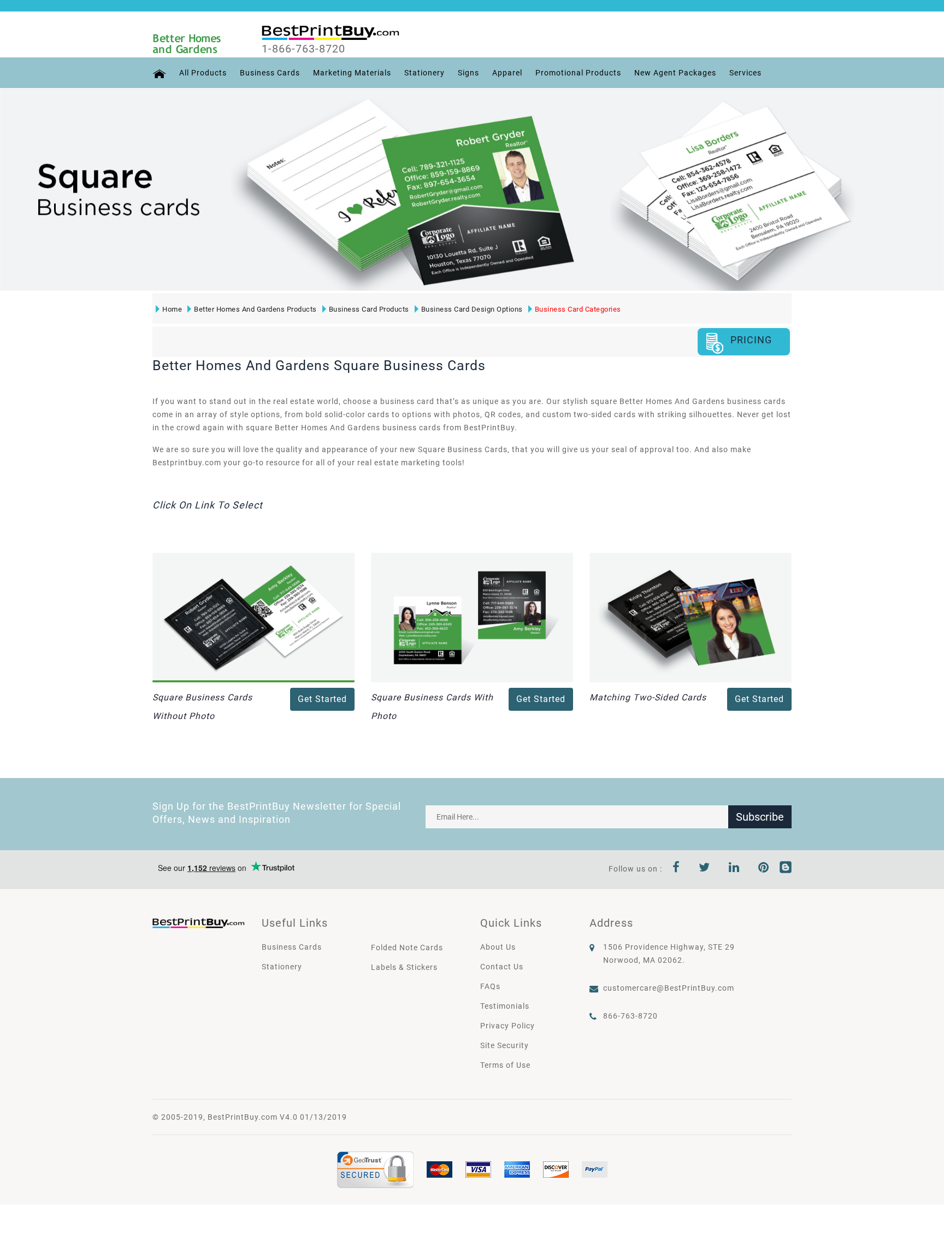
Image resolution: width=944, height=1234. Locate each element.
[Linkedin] (734, 868)
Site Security (504, 1045)
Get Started (322, 699)
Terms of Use (505, 1065)
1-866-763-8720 (303, 48)
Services (745, 72)
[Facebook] (676, 868)
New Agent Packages (675, 72)
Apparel (507, 72)
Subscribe (760, 816)
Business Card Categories (578, 309)
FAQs (490, 986)
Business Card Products (369, 309)
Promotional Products (578, 72)
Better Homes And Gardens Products (255, 309)
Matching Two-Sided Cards (647, 697)
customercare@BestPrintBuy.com (668, 988)
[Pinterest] (763, 868)
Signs (468, 72)
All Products (203, 72)
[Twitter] (704, 868)
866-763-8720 (630, 1015)
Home (172, 309)
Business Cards (270, 72)
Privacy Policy (507, 1025)
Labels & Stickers (404, 967)
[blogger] (786, 868)
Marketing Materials (352, 72)
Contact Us (501, 966)
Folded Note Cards (407, 947)
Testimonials (504, 1006)
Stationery (424, 72)
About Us (498, 947)
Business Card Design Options (472, 309)
